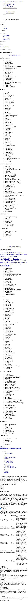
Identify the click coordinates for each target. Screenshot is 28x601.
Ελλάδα (7, 254)
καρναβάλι (2, 260)
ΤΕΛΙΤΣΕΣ (8, 211)
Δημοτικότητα (6, 35)
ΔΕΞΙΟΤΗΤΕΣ (9, 63)
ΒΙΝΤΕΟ (8, 172)
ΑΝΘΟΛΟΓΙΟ (9, 71)
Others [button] (1, 595)
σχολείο (2, 264)
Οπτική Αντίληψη (9, 225)
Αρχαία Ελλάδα (9, 154)
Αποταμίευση (8, 152)
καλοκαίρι (24, 258)
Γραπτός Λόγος (9, 219)
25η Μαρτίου (8, 151)
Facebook (6, 469)
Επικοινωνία (7, 458)
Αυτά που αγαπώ (9, 101)
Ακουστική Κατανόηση (11, 217)
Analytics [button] (2, 579)
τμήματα (12, 263)
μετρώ (18, 260)
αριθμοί (19, 254)
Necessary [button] (2, 507)
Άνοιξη (7, 99)
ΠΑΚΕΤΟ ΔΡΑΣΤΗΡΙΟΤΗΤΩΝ (13, 192)
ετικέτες (10, 256)
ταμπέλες (8, 263)
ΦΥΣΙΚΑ (8, 85)
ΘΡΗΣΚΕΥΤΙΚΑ (9, 78)
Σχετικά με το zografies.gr (10, 457)
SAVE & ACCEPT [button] (4, 600)
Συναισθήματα (9, 132)
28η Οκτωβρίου (9, 95)
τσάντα (15, 263)
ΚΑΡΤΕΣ (8, 188)
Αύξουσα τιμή (6, 38)
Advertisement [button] (3, 587)
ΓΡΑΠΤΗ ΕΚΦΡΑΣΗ (10, 175)
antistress (2, 254)
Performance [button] (3, 572)
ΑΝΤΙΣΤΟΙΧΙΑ (9, 168)
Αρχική (5, 456)
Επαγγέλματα (8, 106)
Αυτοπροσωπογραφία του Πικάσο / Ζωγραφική (10, 448)
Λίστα (4, 27)
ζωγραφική (4, 258)
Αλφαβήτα (8, 98)
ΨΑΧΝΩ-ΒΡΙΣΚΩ (10, 201)
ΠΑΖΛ (7, 209)
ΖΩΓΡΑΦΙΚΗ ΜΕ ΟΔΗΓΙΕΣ (12, 181)
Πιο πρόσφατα (6, 36)
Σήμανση (7, 237)
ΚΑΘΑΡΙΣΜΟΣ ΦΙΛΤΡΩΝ (14, 55)
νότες (5, 262)
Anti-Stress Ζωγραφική (11, 231)
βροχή (22, 254)
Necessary (4, 508)
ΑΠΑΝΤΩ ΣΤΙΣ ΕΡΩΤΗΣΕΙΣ (12, 169)
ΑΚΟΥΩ (7, 166)
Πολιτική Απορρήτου (9, 466)
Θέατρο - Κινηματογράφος (11, 115)
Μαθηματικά (8, 221)
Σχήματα (7, 134)
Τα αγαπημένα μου (10, 13)
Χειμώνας (8, 146)
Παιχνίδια (8, 128)
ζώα (10, 259)
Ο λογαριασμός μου (10, 11)
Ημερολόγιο (8, 234)
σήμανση (22, 262)
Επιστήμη (8, 108)
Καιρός (7, 118)
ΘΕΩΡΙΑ (7, 185)
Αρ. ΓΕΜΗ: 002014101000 (10, 467)
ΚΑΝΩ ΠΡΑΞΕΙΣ (10, 186)
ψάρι (10, 265)
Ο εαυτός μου (9, 123)
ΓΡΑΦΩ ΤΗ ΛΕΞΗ (10, 176)
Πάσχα (7, 131)
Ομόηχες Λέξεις (9, 224)
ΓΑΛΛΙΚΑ (8, 62)
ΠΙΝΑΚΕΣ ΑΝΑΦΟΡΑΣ (11, 194)
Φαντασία (8, 161)
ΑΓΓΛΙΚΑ (8, 69)
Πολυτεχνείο (8, 159)
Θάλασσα (8, 113)
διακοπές (2, 256)
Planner (7, 232)
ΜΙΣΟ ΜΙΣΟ (8, 191)
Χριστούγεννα (9, 148)
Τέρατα (7, 138)
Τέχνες (7, 139)
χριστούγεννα (4, 265)
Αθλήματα (8, 96)
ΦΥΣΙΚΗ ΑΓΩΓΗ (10, 86)
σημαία (25, 262)
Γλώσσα (7, 218)
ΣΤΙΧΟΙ (7, 196)
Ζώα (6, 112)
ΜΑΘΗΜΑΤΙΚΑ (9, 81)
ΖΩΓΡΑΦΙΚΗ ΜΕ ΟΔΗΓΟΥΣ (12, 182)
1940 (7, 93)
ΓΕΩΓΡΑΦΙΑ (8, 72)
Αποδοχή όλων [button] (12, 484)
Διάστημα (8, 156)
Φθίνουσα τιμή (6, 39)
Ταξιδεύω (8, 136)
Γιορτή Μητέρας (9, 102)
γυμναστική (25, 254)
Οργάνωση (8, 235)
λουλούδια (13, 260)
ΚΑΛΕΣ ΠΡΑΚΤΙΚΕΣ (11, 68)
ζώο (12, 258)
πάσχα (8, 262)
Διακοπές (7, 103)
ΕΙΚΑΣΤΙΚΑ (8, 75)
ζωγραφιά (16, 256)
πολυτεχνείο (17, 262)
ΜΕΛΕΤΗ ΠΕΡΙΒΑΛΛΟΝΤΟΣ (13, 82)
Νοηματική (8, 222)
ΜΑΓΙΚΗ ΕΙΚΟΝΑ (10, 208)
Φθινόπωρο (8, 144)
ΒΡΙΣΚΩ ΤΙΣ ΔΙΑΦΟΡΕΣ (11, 204)
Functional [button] (2, 566)
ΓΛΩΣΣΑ (8, 73)
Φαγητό (7, 142)
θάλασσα (16, 259)
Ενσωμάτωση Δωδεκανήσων (12, 158)
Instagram (6, 472)
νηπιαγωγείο (2, 262)
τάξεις (5, 263)
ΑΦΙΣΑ (7, 171)
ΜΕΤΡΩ (7, 189)
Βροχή (7, 155)
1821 (7, 92)
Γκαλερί (5, 28)
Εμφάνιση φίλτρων (4, 46)
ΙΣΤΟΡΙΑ (8, 79)
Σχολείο (7, 135)
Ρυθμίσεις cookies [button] (4, 484)
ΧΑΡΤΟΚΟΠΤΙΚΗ (10, 199)
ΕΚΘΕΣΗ (8, 65)
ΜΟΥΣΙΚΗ (8, 83)
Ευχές (7, 111)
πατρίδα (12, 262)
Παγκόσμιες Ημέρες (10, 126)
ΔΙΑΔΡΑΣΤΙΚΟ (9, 178)
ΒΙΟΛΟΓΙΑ (8, 61)
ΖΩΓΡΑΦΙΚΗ (9, 205)
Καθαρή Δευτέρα (9, 116)
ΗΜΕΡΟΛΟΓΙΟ (9, 184)
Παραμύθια (8, 129)
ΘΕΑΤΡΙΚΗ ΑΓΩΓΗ (10, 76)
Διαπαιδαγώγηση (9, 105)
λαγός (9, 260)
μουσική (21, 260)
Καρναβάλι (8, 121)
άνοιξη (12, 254)
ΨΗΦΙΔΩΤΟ (8, 202)
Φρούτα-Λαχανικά (10, 145)
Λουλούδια (8, 122)
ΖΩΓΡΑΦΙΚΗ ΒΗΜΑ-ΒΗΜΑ (12, 179)
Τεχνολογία (8, 141)
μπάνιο (24, 260)
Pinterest (6, 471)
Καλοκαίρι (8, 119)
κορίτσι (6, 260)
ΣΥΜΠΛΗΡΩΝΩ (10, 198)
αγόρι (15, 254)
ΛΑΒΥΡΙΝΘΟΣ (9, 207)
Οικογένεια (8, 125)
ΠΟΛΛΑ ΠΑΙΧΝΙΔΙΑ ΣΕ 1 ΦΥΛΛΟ (14, 195)
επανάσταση (6, 256)
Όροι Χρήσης (7, 464)
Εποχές (7, 109)
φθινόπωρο (19, 263)
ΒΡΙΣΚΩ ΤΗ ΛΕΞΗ (10, 174)
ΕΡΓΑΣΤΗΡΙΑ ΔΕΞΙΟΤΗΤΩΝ (13, 66)
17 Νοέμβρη (8, 149)
